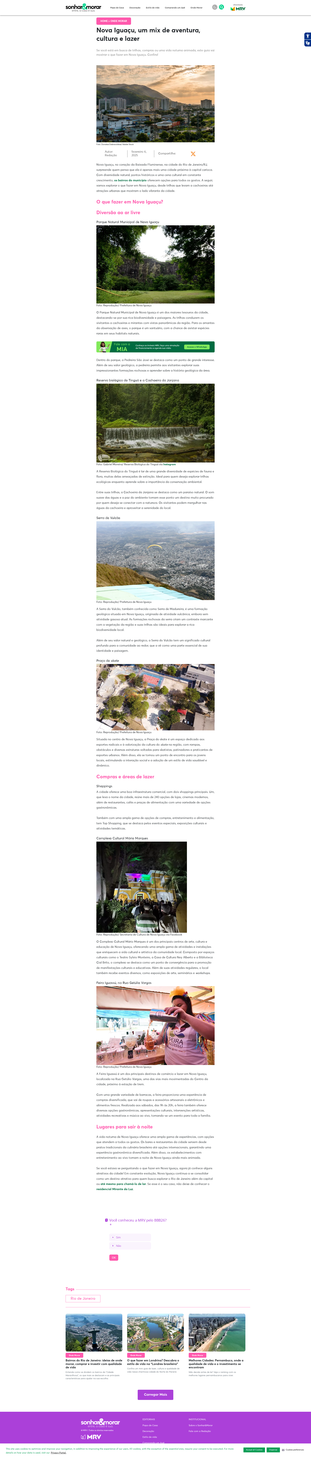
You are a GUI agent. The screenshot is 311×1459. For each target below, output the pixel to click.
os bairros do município (130, 180)
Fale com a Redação (200, 1431)
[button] (293, 1450)
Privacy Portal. (58, 1453)
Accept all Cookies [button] (254, 1450)
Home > (105, 21)
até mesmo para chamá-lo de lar (123, 1184)
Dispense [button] (273, 1450)
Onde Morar (196, 8)
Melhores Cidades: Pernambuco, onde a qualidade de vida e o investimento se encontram (216, 1364)
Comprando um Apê (175, 8)
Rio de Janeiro (83, 1299)
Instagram (169, 464)
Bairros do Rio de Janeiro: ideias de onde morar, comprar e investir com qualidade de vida (94, 1364)
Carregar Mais (155, 1395)
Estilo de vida (152, 8)
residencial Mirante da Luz (114, 1189)
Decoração (134, 8)
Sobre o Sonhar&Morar (201, 1425)
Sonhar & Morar (83, 5)
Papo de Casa (117, 8)
